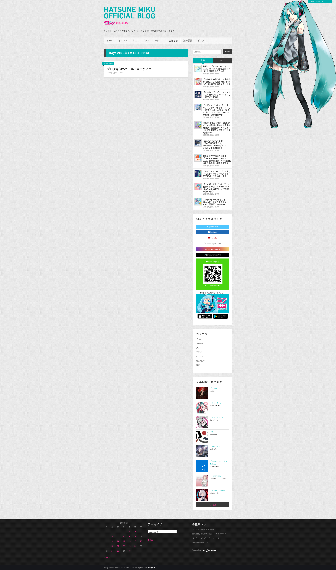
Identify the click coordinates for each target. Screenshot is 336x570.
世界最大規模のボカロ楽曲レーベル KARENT (209, 534)
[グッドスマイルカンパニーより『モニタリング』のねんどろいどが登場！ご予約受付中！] (198, 173)
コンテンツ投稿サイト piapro (203, 529)
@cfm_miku (213, 227)
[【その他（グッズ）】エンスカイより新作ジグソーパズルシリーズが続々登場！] (198, 94)
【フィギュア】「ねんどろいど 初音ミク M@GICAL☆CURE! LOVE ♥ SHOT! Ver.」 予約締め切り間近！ (216, 187)
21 (118, 546)
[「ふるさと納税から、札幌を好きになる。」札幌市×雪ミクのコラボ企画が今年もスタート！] (198, 81)
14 (118, 541)
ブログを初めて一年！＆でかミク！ (130, 69)
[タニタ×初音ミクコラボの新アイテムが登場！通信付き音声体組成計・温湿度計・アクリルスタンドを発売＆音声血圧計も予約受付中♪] (198, 125)
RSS (151, 540)
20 (112, 546)
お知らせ (173, 41)
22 (124, 546)
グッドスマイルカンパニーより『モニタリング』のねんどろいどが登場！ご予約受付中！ (216, 173)
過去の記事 (108, 63)
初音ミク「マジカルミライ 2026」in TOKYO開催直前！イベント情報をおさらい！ (216, 68)
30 (129, 551)
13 (112, 541)
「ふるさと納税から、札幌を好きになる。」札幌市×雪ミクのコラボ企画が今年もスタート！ (216, 81)
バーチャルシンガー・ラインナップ (205, 538)
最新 (202, 61)
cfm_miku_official (213, 249)
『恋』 (212, 432)
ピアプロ (202, 41)
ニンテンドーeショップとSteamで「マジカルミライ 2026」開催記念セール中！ (215, 202)
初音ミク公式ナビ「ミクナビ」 (213, 293)
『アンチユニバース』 (218, 490)
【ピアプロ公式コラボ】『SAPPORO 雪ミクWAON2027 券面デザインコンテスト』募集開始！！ (216, 144)
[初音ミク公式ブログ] (129, 16)
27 (112, 551)
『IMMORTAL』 (216, 447)
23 (129, 546)
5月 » (107, 557)
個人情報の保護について (201, 542)
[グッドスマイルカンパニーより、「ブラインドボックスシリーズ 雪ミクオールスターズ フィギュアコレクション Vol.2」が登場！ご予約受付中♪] (198, 107)
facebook (213, 232)
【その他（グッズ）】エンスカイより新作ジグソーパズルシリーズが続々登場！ (216, 94)
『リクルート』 (216, 388)
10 (135, 536)
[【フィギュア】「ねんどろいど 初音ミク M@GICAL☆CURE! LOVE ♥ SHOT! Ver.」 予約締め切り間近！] (198, 186)
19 (106, 546)
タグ (222, 61)
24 (135, 546)
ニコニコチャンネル (214, 244)
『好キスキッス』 (217, 417)
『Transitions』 (216, 476)
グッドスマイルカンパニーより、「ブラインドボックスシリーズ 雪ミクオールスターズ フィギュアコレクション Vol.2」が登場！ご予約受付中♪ (216, 110)
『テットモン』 (216, 403)
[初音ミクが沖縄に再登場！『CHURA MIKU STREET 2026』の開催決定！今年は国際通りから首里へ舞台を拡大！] (198, 158)
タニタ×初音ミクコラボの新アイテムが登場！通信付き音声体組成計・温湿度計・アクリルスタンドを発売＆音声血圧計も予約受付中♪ (216, 128)
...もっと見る (213, 505)
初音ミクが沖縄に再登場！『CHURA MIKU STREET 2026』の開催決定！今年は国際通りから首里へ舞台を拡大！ (217, 159)
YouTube (213, 238)
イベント (122, 41)
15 (124, 541)
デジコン (159, 41)
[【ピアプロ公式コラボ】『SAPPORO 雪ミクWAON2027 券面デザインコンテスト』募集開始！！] (198, 143)
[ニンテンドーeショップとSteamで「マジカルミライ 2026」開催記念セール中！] (198, 202)
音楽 (135, 41)
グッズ (146, 41)
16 (129, 541)
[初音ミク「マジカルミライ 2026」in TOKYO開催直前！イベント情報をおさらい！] (198, 68)
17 (135, 541)
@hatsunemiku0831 (213, 255)
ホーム (109, 41)
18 (141, 541)
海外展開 (187, 41)
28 (118, 551)
